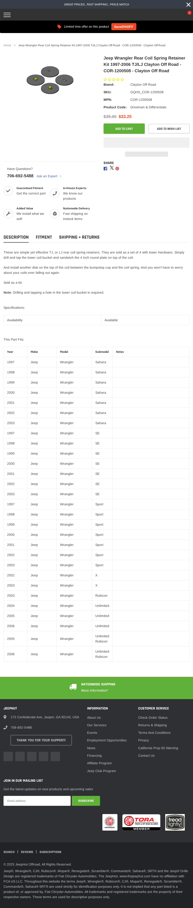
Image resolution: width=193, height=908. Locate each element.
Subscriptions (50, 852)
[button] (114, 79)
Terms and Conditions (154, 733)
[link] (8, 756)
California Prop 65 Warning (158, 748)
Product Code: (115, 107)
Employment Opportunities (107, 740)
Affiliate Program (99, 763)
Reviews (27, 852)
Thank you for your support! (41, 740)
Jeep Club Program (101, 771)
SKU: (108, 92)
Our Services (96, 725)
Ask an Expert (47, 176)
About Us (94, 717)
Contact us (146, 755)
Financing (94, 755)
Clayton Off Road (143, 84)
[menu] (7, 14)
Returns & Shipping (152, 725)
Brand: (109, 84)
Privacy (143, 740)
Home (7, 45)
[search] (19, 15)
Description (16, 237)
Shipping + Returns (79, 237)
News (91, 748)
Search (9, 852)
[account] (175, 15)
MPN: (108, 99)
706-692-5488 (20, 175)
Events (92, 733)
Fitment (44, 237)
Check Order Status (153, 717)
